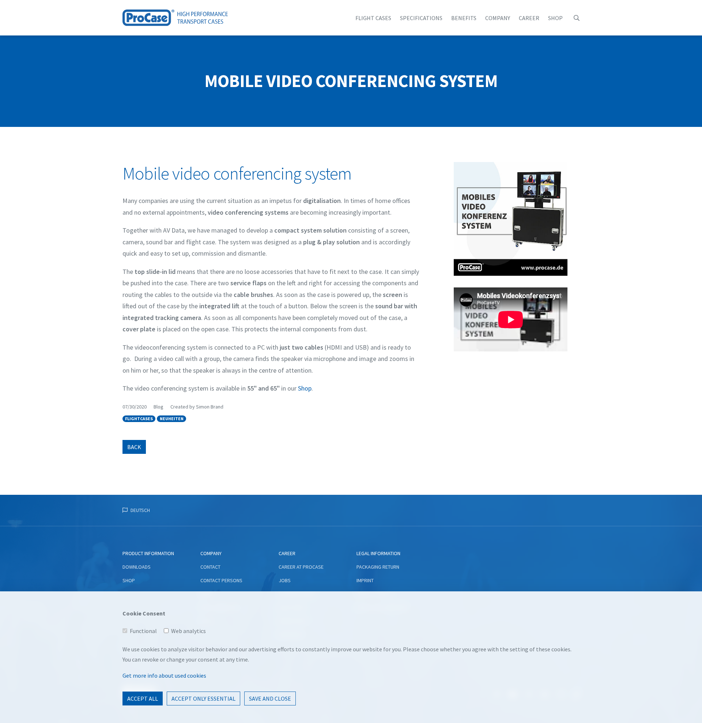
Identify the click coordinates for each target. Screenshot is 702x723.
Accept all (142, 698)
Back (134, 447)
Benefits (463, 18)
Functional (143, 630)
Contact (210, 567)
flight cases (373, 18)
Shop (555, 18)
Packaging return (377, 567)
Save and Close (270, 698)
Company (497, 18)
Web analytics (188, 630)
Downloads (136, 567)
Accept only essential (203, 698)
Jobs (285, 580)
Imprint (365, 580)
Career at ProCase (301, 567)
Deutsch (140, 510)
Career (529, 18)
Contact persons (221, 580)
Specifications (421, 18)
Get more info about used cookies (164, 675)
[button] (577, 18)
